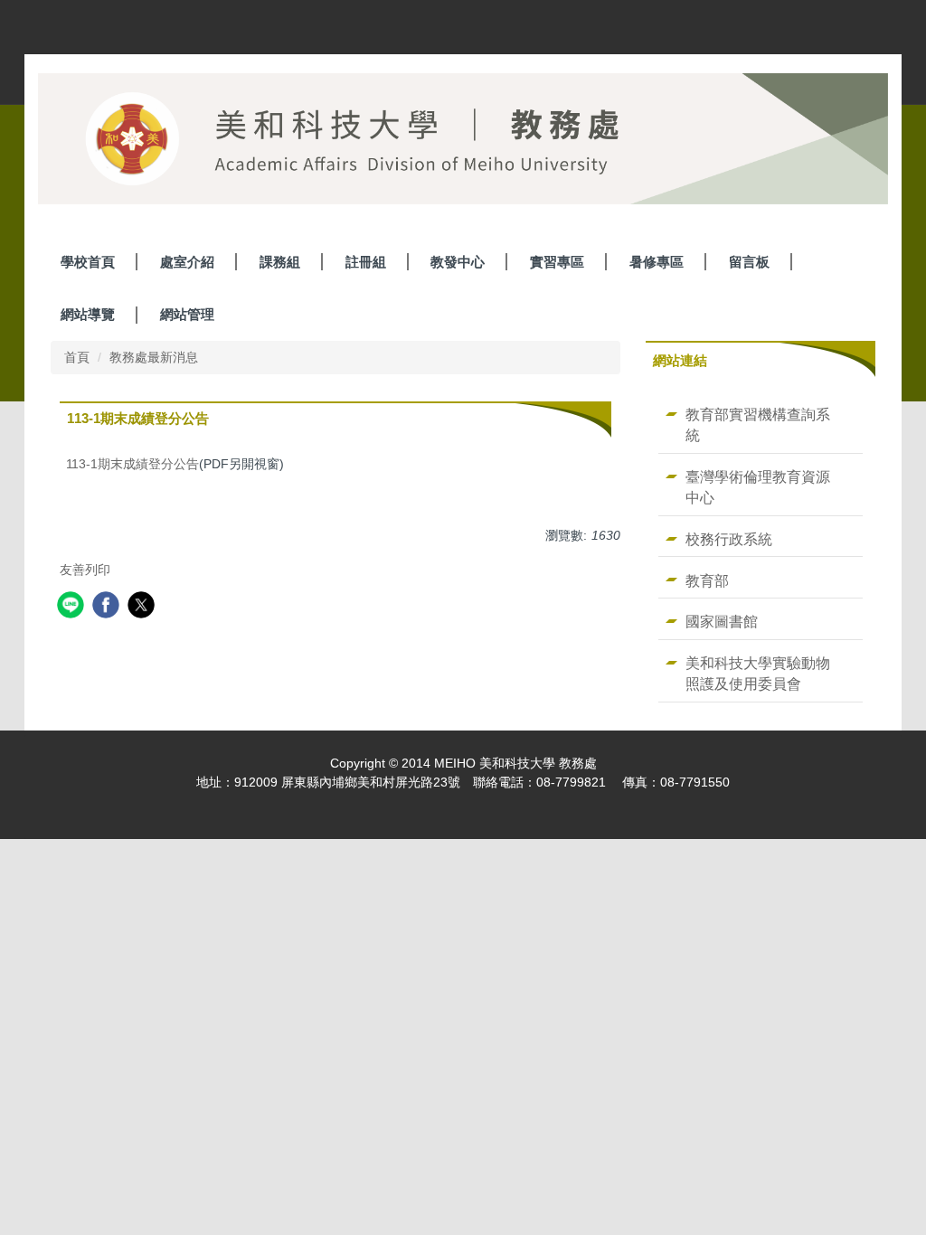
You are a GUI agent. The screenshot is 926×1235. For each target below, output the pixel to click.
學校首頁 (88, 261)
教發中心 (457, 261)
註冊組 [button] (365, 261)
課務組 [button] (280, 261)
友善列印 (85, 569)
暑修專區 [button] (656, 261)
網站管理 (187, 314)
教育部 (707, 580)
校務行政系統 (728, 539)
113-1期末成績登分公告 (132, 464)
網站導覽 (88, 314)
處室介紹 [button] (187, 261)
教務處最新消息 (153, 357)
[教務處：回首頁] (463, 143)
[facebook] (108, 607)
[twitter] (143, 607)
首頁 (77, 357)
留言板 (749, 261)
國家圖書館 (721, 621)
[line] (73, 607)
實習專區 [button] (557, 261)
